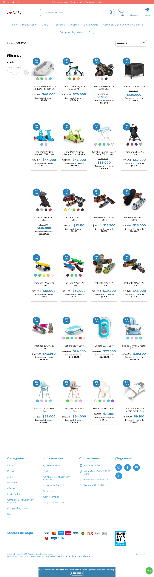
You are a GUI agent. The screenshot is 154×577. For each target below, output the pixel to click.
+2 (84, 338)
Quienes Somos (51, 465)
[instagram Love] (4, 2)
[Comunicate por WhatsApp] (149, 570)
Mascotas (59, 24)
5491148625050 (92, 465)
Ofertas (74, 24)
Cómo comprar (51, 496)
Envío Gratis (91, 24)
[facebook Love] (9, 2)
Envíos (46, 471)
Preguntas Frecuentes (55, 502)
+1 (52, 275)
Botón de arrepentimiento (78, 556)
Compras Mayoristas (72, 32)
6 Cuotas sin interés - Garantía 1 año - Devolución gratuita (77, 2)
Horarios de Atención (54, 485)
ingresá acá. (56, 556)
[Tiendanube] (137, 554)
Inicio (14, 24)
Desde (9, 67)
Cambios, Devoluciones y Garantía (123, 24)
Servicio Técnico (51, 491)
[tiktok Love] (18, 2)
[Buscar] (110, 12)
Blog (91, 32)
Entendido (77, 573)
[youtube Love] (13, 2)
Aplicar (26, 72)
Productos (28, 24)
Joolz (45, 24)
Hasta (18, 67)
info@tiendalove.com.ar (96, 479)
